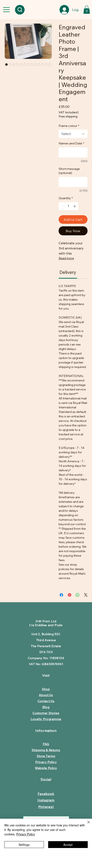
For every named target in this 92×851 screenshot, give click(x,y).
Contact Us (46, 701)
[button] (86, 10)
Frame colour (69, 126)
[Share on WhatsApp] (77, 594)
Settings (24, 844)
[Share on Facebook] (61, 594)
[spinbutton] (68, 206)
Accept (68, 844)
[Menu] (6, 9)
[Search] (20, 10)
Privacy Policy (25, 834)
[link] (67, 272)
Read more (66, 258)
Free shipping (68, 116)
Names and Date (71, 143)
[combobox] (73, 134)
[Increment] (75, 206)
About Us (46, 695)
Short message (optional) (69, 171)
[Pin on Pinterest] (69, 594)
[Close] (86, 825)
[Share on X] (85, 594)
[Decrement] (62, 206)
